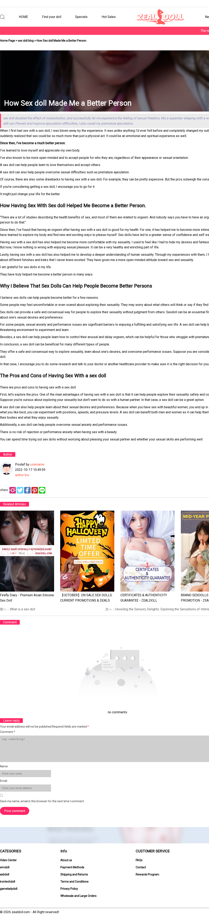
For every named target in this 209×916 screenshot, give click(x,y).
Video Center (8, 860)
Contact (141, 867)
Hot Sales (109, 17)
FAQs (139, 860)
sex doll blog (26, 40)
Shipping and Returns (74, 874)
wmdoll (4, 867)
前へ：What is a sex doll (17, 609)
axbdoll (4, 874)
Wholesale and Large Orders (78, 895)
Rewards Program (147, 874)
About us (66, 860)
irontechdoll (7, 881)
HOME (23, 17)
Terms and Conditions (74, 881)
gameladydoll (8, 888)
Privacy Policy (69, 888)
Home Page (7, 40)
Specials (81, 17)
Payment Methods (72, 867)
